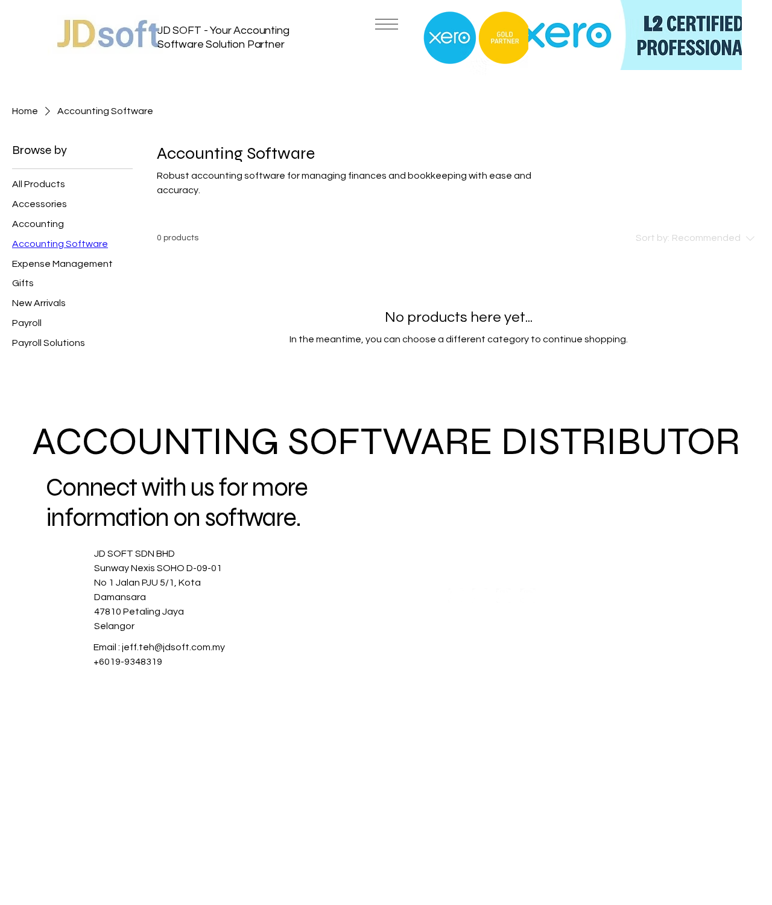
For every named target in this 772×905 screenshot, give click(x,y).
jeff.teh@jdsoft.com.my (173, 647)
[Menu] (386, 24)
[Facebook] (455, 595)
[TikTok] (528, 595)
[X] (503, 595)
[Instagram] (479, 595)
